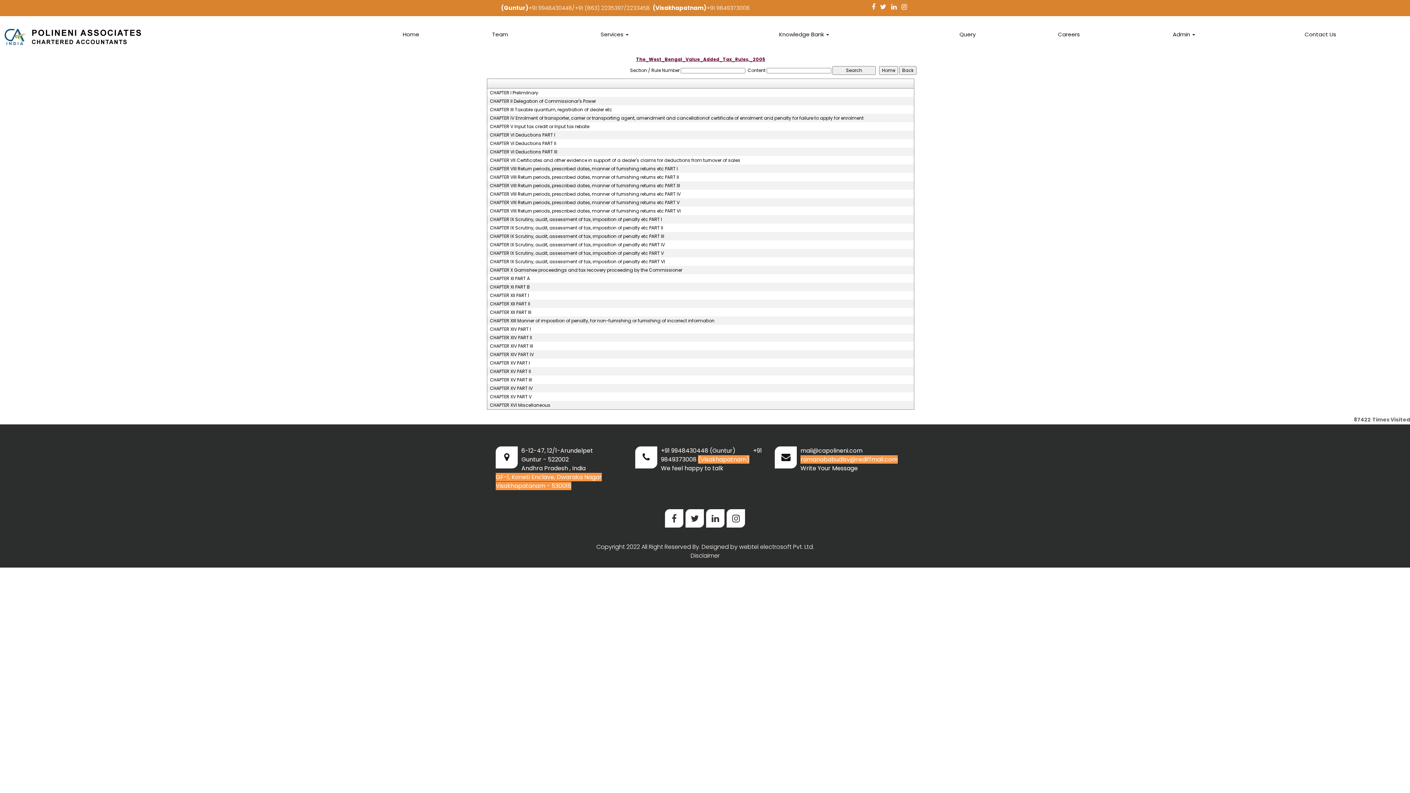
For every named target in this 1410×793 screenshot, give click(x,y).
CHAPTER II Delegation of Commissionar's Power (543, 101)
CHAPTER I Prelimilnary (514, 93)
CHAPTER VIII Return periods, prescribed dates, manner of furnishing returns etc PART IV (585, 194)
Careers (1069, 34)
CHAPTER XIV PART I (510, 329)
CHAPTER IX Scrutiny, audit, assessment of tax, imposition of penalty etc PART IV (577, 245)
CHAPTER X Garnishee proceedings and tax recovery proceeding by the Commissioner (586, 270)
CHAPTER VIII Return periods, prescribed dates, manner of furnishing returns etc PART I (584, 169)
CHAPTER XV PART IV (511, 388)
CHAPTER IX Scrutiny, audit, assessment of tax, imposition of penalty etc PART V (577, 253)
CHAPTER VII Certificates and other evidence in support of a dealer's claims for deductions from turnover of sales (615, 160)
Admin (1182, 34)
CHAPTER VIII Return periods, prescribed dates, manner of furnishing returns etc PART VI (585, 211)
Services (613, 34)
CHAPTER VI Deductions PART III (523, 152)
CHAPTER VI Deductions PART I (522, 135)
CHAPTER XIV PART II (511, 338)
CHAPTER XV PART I (510, 363)
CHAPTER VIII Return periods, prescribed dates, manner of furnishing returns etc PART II (584, 177)
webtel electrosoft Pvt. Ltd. (776, 547)
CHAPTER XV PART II (510, 371)
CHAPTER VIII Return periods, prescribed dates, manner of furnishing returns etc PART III (585, 186)
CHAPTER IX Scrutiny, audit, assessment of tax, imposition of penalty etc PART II (576, 228)
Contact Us (1320, 34)
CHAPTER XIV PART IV (512, 355)
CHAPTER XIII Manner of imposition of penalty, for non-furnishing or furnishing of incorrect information (602, 321)
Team (500, 34)
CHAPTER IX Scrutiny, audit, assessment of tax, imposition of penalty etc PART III (577, 236)
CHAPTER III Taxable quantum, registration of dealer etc (551, 110)
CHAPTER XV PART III (511, 380)
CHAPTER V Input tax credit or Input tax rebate (539, 127)
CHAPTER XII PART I (509, 295)
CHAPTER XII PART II (510, 304)
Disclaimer (705, 555)
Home (411, 34)
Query (967, 34)
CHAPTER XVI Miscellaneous (520, 405)
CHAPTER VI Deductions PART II (523, 143)
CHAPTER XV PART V (511, 397)
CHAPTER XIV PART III (511, 346)
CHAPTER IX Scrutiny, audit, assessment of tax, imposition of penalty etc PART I (576, 219)
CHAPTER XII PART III (510, 312)
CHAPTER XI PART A (510, 279)
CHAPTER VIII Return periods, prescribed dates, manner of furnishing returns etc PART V (585, 203)
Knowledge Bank (802, 34)
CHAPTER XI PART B (510, 287)
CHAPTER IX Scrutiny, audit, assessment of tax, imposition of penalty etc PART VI (577, 262)
